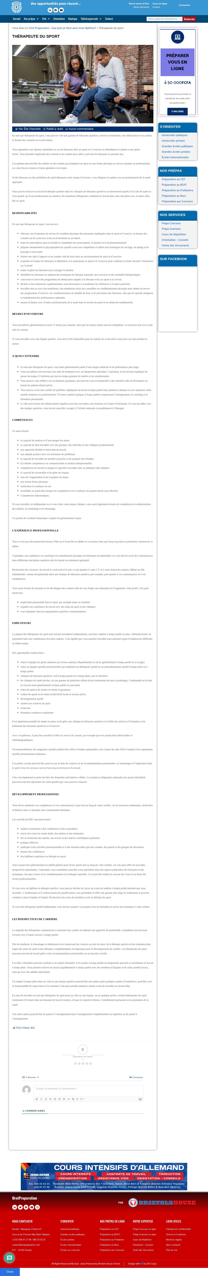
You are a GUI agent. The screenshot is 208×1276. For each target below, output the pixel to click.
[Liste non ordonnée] (59, 1099)
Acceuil (16, 19)
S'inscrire (177, 112)
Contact (109, 19)
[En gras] (36, 1099)
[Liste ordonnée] (55, 1099)
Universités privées (173, 141)
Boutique (72, 19)
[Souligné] (46, 1099)
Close (9, 1271)
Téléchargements (89, 19)
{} (77, 1099)
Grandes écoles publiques (177, 146)
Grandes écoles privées (176, 152)
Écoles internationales (175, 157)
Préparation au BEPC (174, 185)
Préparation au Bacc (174, 196)
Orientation (59, 19)
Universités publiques (175, 135)
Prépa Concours (171, 223)
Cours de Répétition (174, 234)
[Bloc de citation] (64, 1099)
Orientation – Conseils (175, 240)
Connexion (184, 5)
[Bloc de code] (68, 1099)
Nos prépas (29, 19)
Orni (44, 19)
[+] (82, 1099)
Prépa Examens (171, 229)
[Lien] (73, 1099)
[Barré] (50, 1099)
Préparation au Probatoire (177, 190)
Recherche (189, 19)
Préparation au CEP (173, 179)
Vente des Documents (175, 245)
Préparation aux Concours (177, 201)
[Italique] (41, 1099)
